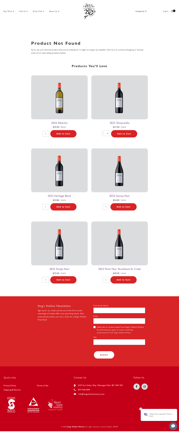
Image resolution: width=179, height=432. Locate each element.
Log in (165, 11)
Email (95, 316)
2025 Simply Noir (59, 269)
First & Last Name (100, 305)
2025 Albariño (59, 123)
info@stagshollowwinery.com (91, 394)
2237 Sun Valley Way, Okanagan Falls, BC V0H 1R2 (100, 385)
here (113, 50)
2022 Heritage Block (59, 195)
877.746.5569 (84, 390)
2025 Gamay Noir (119, 195)
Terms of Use (42, 385)
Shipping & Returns (12, 390)
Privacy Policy (10, 385)
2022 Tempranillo (120, 123)
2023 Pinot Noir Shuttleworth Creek (119, 269)
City (95, 337)
